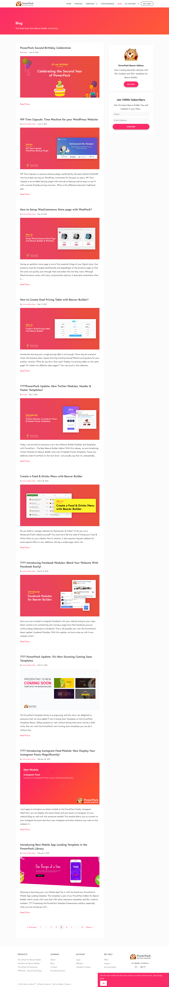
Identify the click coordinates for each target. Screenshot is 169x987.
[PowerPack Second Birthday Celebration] (59, 76)
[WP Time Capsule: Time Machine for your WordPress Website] (59, 148)
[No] (166, 980)
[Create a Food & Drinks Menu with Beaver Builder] (59, 505)
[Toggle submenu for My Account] (138, 3)
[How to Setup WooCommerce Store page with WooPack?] (59, 238)
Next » (89, 927)
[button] (131, 84)
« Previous (31, 927)
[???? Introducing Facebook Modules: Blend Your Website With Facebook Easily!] (59, 595)
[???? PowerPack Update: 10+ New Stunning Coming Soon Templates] (59, 689)
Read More (25, 104)
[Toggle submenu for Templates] (96, 3)
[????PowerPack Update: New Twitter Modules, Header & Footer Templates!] (59, 418)
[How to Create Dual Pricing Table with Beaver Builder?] (59, 328)
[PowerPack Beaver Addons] (131, 54)
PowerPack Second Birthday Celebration (45, 48)
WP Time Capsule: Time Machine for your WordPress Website (59, 119)
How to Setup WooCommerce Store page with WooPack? (56, 209)
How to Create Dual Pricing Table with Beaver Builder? (54, 299)
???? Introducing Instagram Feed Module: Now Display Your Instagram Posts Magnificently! (57, 752)
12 (82, 927)
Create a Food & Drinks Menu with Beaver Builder (51, 476)
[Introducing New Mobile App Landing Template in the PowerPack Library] (59, 871)
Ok (103, 983)
